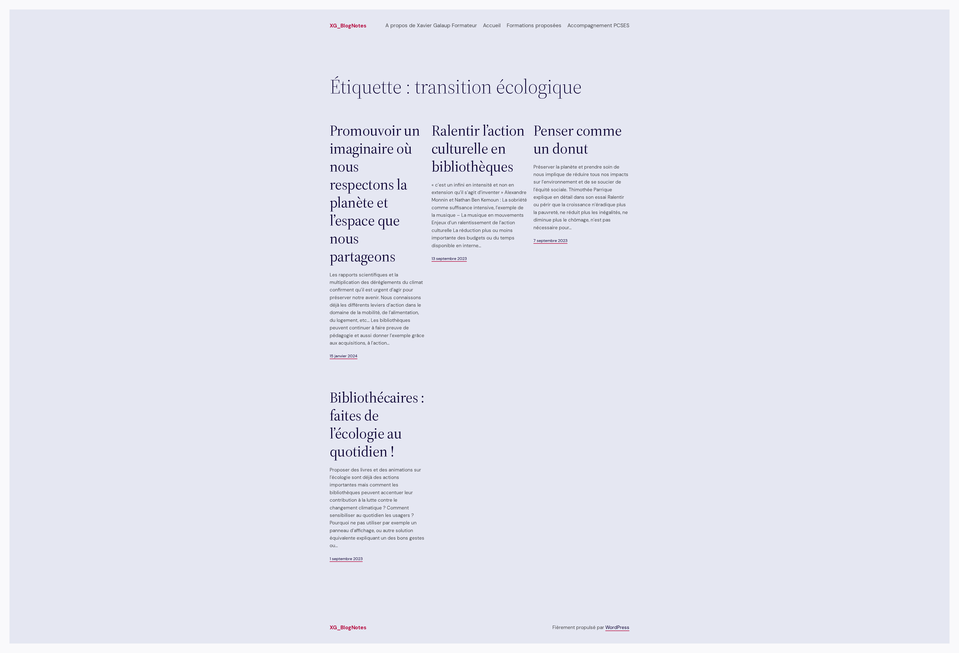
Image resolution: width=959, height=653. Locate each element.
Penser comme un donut (577, 139)
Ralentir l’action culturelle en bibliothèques (478, 148)
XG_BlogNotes (348, 25)
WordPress (617, 627)
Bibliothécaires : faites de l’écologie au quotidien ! (377, 424)
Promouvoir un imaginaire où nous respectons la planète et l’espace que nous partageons (375, 193)
